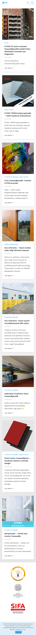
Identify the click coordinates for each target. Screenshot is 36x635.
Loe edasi (9, 68)
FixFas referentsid (11, 244)
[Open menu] (32, 2)
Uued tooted (9, 109)
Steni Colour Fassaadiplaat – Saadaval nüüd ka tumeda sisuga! (17, 460)
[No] (34, 628)
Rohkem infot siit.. (21, 629)
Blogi (6, 43)
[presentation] (18, 24)
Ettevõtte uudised (11, 177)
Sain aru (18, 632)
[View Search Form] (28, 2)
